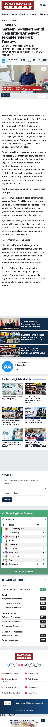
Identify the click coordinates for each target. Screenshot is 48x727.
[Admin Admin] (7, 366)
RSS (8, 703)
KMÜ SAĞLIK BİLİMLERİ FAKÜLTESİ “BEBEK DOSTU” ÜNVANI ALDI (11, 422)
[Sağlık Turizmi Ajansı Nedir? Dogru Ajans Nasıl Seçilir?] (12, 435)
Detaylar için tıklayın (24, 571)
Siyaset (33, 14)
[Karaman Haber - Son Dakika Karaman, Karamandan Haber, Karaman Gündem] (18, 5)
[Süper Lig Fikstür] (45, 580)
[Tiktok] (26, 665)
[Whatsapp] (39, 665)
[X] (13, 665)
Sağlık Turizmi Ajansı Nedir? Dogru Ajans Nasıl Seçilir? (12, 444)
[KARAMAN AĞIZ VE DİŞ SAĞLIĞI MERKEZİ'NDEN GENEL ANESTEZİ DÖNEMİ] (35, 435)
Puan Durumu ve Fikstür (13, 687)
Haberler (5, 21)
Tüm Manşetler (33, 687)
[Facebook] (9, 665)
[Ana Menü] (44, 6)
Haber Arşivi (32, 693)
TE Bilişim (29, 710)
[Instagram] (18, 665)
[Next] (34, 665)
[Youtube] (22, 665)
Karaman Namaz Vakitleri (9, 680)
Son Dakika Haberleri (12, 693)
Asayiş (5, 14)
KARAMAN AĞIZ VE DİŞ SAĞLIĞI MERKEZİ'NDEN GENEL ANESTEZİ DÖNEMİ (35, 444)
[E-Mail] (17, 370)
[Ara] (41, 6)
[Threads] (30, 665)
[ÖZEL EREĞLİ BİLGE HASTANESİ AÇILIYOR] (35, 413)
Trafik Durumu (33, 679)
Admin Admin (21, 365)
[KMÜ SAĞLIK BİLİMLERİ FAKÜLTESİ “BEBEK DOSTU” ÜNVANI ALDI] (12, 413)
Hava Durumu (33, 673)
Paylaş (7, 95)
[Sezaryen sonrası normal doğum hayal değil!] (12, 389)
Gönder (7, 500)
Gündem (23, 14)
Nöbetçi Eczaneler (11, 673)
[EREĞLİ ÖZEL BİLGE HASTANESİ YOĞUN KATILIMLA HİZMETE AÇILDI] (35, 389)
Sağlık (15, 21)
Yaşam (14, 14)
